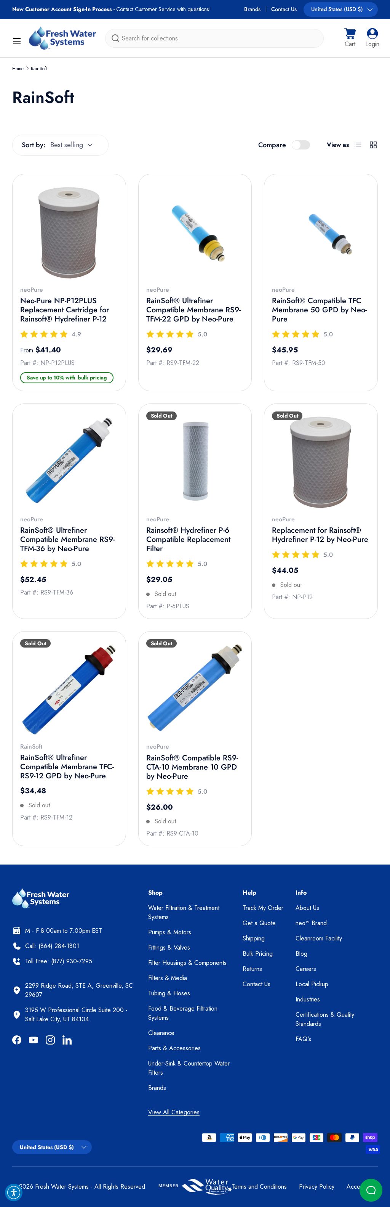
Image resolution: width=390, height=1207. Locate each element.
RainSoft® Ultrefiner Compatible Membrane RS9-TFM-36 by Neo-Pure (67, 539)
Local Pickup (312, 984)
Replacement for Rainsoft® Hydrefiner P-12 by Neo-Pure (320, 535)
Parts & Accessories (174, 1048)
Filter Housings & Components (187, 962)
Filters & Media (167, 978)
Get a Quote (259, 923)
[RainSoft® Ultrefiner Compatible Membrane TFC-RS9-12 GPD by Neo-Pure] (69, 688)
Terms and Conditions (259, 1186)
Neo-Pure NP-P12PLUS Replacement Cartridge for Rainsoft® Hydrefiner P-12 (64, 310)
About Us (307, 907)
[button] (350, 38)
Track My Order (263, 907)
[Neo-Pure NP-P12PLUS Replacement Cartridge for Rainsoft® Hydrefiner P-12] (69, 231)
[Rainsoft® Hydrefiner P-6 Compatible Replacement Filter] (195, 460)
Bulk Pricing (258, 953)
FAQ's (303, 1039)
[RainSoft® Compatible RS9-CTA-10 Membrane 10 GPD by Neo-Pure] (195, 688)
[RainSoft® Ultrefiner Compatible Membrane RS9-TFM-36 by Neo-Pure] (69, 460)
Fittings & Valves (169, 947)
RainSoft (39, 68)
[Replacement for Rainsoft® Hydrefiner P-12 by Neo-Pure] (321, 460)
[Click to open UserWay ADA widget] (13, 1192)
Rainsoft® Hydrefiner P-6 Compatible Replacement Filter (188, 539)
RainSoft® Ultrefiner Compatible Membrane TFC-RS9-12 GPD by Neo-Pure (67, 766)
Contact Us (284, 9)
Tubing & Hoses (169, 993)
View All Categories (174, 1112)
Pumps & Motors (169, 932)
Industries (308, 999)
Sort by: (34, 145)
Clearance (161, 1033)
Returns (252, 968)
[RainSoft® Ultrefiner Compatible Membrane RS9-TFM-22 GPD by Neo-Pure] (195, 231)
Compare (272, 145)
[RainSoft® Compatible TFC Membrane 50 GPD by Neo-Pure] (321, 231)
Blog (301, 953)
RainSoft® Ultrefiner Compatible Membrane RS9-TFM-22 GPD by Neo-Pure (193, 310)
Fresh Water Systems (62, 1186)
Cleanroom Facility (319, 938)
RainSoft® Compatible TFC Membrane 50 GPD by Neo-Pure (319, 310)
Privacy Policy (316, 1186)
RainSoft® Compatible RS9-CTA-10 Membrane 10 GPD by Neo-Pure (192, 767)
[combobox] (214, 38)
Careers (306, 968)
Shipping (254, 938)
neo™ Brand (311, 923)
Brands (252, 9)
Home (18, 68)
